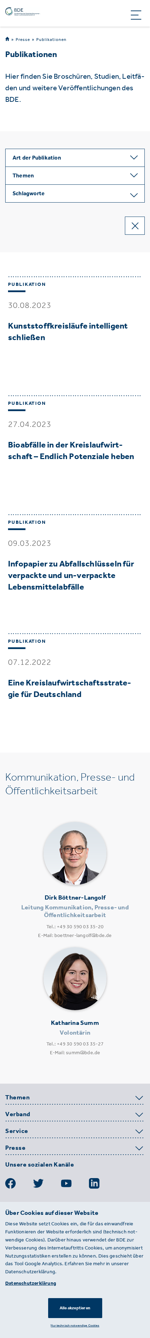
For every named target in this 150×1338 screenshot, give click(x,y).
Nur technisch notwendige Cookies (75, 1325)
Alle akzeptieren (75, 1307)
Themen (17, 1097)
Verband (17, 1114)
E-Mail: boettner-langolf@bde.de (75, 935)
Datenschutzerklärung (30, 1283)
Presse (23, 39)
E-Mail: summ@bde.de (75, 1053)
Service (16, 1131)
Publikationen (51, 39)
